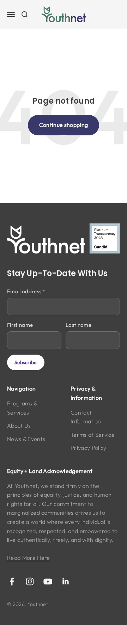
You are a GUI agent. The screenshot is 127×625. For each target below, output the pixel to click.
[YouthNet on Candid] (63, 239)
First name (20, 324)
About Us (19, 425)
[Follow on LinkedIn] (66, 581)
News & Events (26, 438)
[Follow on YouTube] (48, 581)
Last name (78, 324)
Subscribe (25, 362)
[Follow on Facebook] (12, 581)
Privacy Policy (88, 447)
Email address (26, 291)
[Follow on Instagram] (30, 581)
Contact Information (86, 417)
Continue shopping (63, 124)
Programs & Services (22, 408)
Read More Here (28, 557)
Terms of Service (93, 434)
